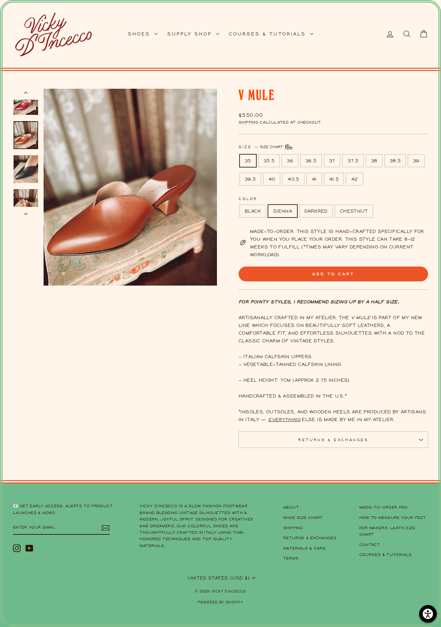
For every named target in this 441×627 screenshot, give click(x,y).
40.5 (293, 179)
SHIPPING (293, 528)
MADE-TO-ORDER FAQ (383, 507)
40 (271, 179)
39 (416, 160)
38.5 (395, 160)
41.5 (334, 179)
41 (314, 179)
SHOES (140, 33)
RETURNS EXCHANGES (309, 538)
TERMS (290, 558)
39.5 (250, 179)
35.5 (269, 160)
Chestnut (354, 210)
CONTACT (369, 544)
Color (248, 199)
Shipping (248, 122)
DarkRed (316, 210)
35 (248, 160)
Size (261, 146)
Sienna (282, 210)
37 (332, 160)
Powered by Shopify (220, 602)
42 (354, 179)
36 (290, 160)
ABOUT (291, 507)
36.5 (311, 160)
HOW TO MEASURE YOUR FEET (392, 517)
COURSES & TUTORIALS (268, 33)
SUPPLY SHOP (190, 33)
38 (374, 160)
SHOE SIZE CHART (303, 517)
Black (253, 210)
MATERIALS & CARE (304, 548)
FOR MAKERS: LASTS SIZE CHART (387, 531)
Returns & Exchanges (333, 440)
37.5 (353, 160)
